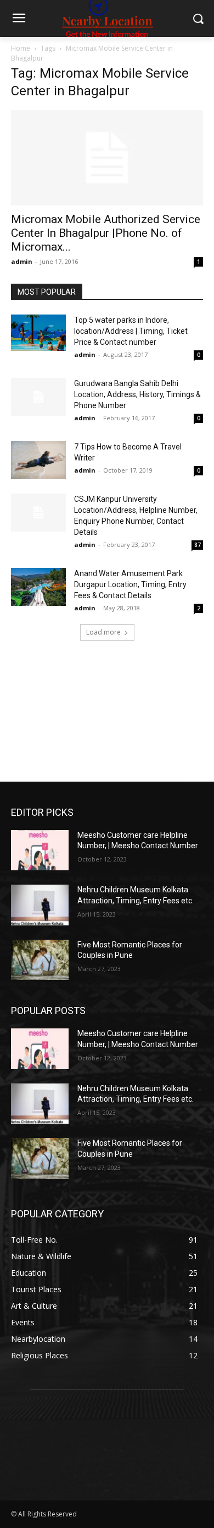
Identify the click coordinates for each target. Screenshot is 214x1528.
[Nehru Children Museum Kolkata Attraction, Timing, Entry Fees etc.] (40, 905)
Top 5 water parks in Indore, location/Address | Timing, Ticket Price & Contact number (131, 331)
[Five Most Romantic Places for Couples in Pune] (40, 960)
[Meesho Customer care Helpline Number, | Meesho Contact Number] (40, 850)
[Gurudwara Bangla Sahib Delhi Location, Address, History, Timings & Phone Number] (38, 397)
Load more (103, 632)
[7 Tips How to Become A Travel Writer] (38, 460)
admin (21, 261)
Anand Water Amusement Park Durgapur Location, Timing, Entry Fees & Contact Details (130, 584)
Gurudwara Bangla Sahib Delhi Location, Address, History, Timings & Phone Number (137, 394)
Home (20, 48)
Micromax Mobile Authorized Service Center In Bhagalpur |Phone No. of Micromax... (105, 233)
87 (197, 545)
